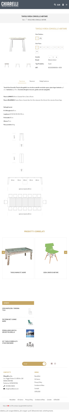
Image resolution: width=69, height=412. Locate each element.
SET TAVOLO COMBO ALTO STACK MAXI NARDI (9, 342)
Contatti (36, 388)
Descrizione (22, 81)
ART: (36, 67)
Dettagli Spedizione (44, 81)
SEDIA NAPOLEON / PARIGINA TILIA (10, 309)
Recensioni (32, 81)
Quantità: (37, 57)
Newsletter (37, 376)
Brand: (37, 60)
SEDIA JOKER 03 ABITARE (50, 272)
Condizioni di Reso (39, 385)
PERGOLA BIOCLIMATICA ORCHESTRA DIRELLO (9, 331)
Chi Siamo (37, 379)
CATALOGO (37, 391)
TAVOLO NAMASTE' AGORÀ (18, 272)
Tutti (23, 20)
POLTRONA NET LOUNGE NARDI (9, 320)
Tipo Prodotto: (39, 64)
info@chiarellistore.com (12, 389)
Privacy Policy (38, 382)
